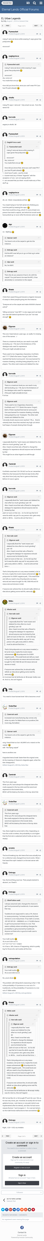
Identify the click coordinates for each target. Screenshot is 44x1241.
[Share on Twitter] (3, 1209)
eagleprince (14, 56)
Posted (17, 34)
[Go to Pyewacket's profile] (4, 32)
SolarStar (13, 706)
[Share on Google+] (10, 1209)
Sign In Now (22, 1183)
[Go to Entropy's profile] (4, 873)
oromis (12, 848)
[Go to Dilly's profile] (4, 690)
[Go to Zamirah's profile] (4, 465)
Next (36, 25)
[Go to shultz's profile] (4, 98)
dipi (10, 224)
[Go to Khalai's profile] (4, 290)
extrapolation (14, 958)
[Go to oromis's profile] (4, 849)
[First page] (2, 25)
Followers (19, 1192)
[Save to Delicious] (18, 1209)
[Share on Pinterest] (33, 1209)
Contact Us (22, 1232)
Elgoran (12, 326)
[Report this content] (37, 34)
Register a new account (22, 1168)
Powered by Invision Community (22, 1237)
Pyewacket (13, 32)
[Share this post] (40, 34)
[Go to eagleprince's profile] (4, 57)
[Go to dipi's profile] (4, 225)
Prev (7, 25)
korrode (12, 117)
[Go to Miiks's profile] (4, 602)
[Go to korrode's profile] (4, 118)
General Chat (23, 21)
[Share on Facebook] (6, 1209)
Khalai (11, 289)
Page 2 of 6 (22, 26)
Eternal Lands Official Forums (20, 9)
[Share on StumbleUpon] (25, 1209)
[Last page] (41, 25)
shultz (11, 98)
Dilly (4, 21)
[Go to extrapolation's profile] (4, 959)
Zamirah (12, 464)
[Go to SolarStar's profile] (4, 707)
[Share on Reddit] (22, 1209)
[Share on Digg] (14, 1209)
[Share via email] (29, 1209)
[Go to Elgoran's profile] (4, 327)
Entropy (12, 873)
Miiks (11, 601)
